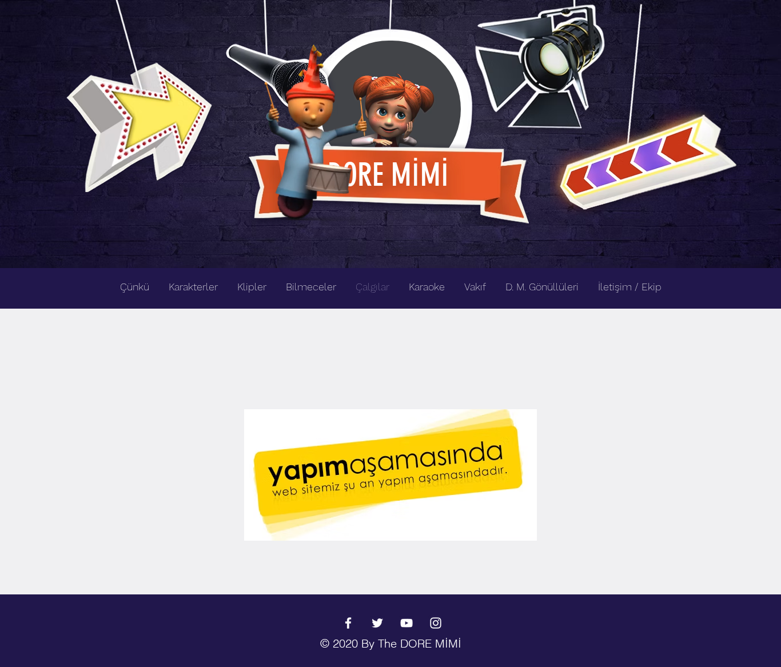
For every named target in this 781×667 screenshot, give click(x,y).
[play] (709, 9)
